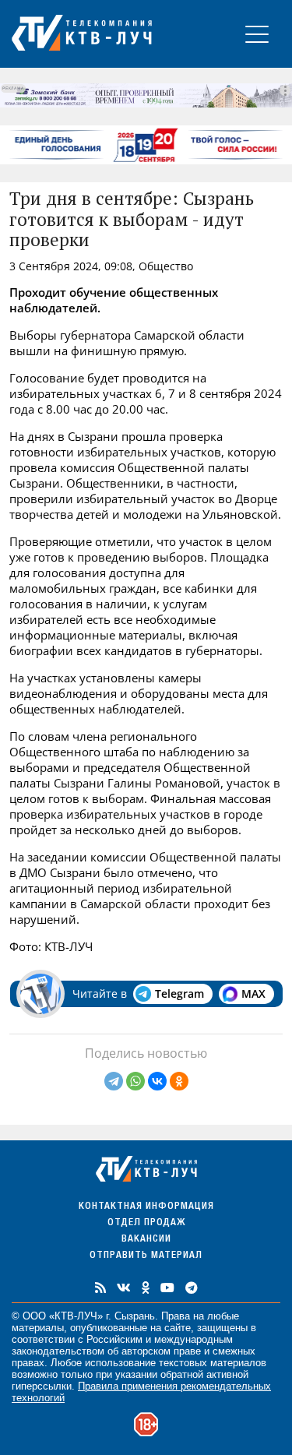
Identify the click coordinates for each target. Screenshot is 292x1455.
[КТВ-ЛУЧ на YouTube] (167, 1288)
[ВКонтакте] (157, 1081)
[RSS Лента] (100, 1288)
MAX (253, 993)
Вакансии (146, 1240)
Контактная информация (146, 1207)
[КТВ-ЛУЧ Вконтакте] (124, 1288)
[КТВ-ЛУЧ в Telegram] (191, 1288)
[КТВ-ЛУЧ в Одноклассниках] (146, 1288)
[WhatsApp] (135, 1081)
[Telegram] (113, 1081)
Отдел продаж (146, 1223)
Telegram (179, 993)
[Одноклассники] (179, 1081)
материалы (38, 1327)
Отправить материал (146, 1256)
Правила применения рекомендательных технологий (141, 1392)
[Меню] (257, 34)
